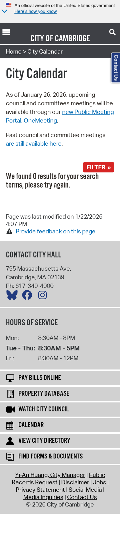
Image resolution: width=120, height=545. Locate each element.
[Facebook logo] (28, 296)
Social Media (85, 489)
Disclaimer (75, 482)
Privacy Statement (40, 489)
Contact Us (82, 497)
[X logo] (13, 296)
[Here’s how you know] (3, 11)
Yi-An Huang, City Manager (50, 474)
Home (14, 51)
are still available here (34, 143)
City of (41, 38)
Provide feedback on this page (55, 231)
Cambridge (72, 38)
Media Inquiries (43, 497)
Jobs (99, 482)
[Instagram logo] (44, 296)
